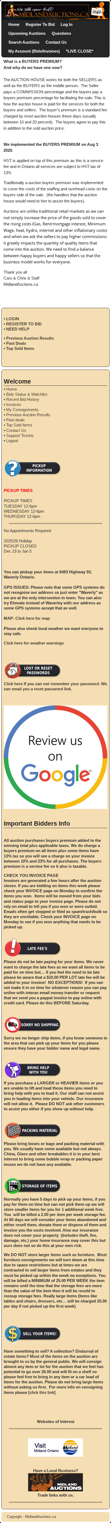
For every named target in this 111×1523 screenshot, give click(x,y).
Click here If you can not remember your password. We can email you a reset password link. (55, 686)
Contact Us (56, 42)
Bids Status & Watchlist (26, 394)
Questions (61, 33)
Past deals (15, 420)
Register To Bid (40, 24)
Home (13, 24)
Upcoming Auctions (27, 33)
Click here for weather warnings (34, 643)
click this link (42, 1392)
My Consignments (22, 409)
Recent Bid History (22, 399)
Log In (66, 24)
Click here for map (32, 618)
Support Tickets (20, 435)
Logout (12, 440)
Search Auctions (23, 42)
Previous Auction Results (30, 338)
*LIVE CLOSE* (79, 51)
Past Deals (16, 343)
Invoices (13, 404)
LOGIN (12, 318)
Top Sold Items (20, 348)
